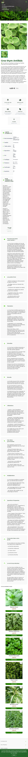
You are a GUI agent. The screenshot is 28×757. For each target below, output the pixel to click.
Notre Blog (4, 7)
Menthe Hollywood (14, 631)
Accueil (3, 4)
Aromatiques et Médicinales (8, 6)
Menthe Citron (14, 607)
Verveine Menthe (14, 728)
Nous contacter (5, 9)
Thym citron (14, 680)
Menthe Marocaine (14, 655)
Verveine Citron (14, 704)
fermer (14, 755)
